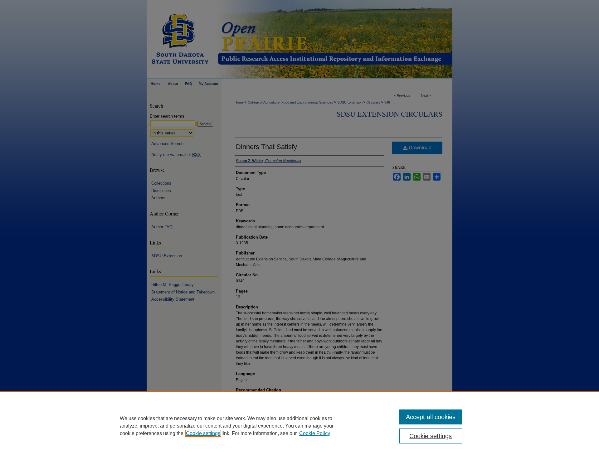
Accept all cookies (430, 417)
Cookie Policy (314, 433)
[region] (299, 425)
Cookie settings (203, 433)
